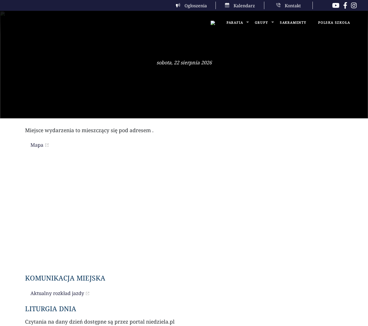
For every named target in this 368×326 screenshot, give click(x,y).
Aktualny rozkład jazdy (57, 293)
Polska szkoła (334, 22)
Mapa (36, 145)
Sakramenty (293, 22)
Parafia (235, 22)
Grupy (261, 22)
